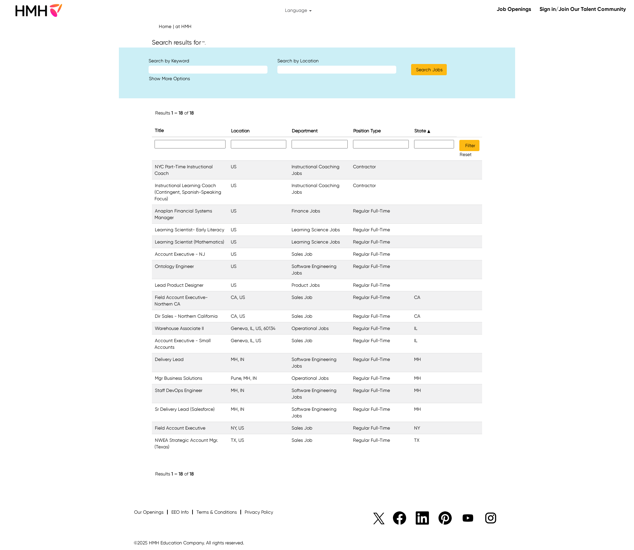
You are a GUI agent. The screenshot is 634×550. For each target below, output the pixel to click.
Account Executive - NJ (180, 254)
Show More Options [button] (169, 78)
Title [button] (159, 130)
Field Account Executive (180, 428)
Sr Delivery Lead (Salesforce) (185, 409)
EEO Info (180, 512)
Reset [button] (466, 154)
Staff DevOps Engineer (178, 390)
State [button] (420, 130)
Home (165, 26)
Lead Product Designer (179, 285)
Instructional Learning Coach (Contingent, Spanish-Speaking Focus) (188, 192)
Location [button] (240, 130)
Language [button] (296, 10)
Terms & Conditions (216, 512)
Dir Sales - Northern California (186, 316)
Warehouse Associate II (179, 328)
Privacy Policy (259, 512)
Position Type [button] (367, 130)
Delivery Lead (169, 359)
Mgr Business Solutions (178, 378)
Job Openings (514, 9)
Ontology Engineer (174, 266)
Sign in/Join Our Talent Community (583, 9)
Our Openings (148, 512)
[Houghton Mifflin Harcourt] (38, 10)
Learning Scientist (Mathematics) (189, 241)
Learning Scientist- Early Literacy (189, 229)
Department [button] (305, 130)
